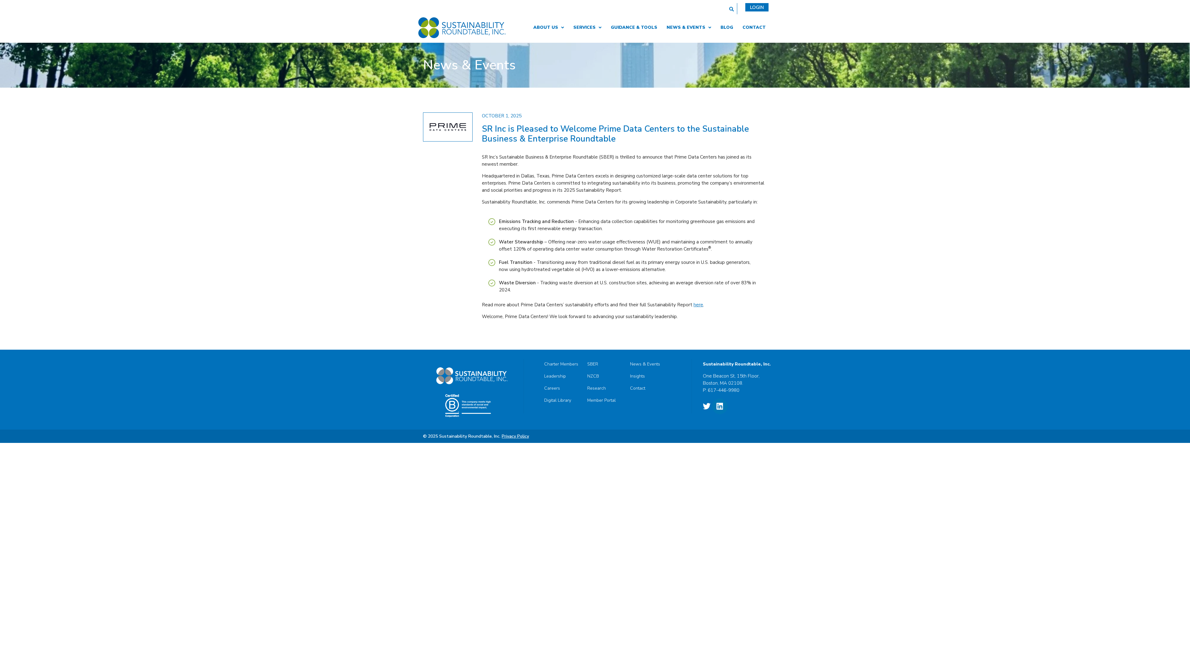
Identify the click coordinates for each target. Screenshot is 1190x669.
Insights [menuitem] (637, 376)
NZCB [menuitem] (593, 376)
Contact (754, 27)
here (698, 305)
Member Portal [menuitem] (601, 400)
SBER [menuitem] (592, 364)
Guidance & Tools (634, 27)
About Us (545, 27)
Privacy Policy (515, 436)
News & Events (686, 27)
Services (584, 27)
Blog (727, 27)
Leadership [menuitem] (555, 376)
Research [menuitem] (596, 388)
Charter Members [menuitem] (561, 364)
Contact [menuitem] (637, 388)
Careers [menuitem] (552, 388)
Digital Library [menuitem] (557, 400)
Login (757, 7)
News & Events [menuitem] (645, 364)
